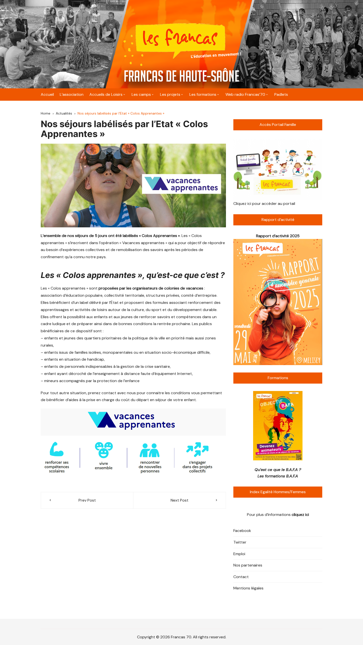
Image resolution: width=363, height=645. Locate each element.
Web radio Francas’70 (245, 94)
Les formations (202, 94)
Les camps (141, 94)
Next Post (179, 500)
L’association (71, 94)
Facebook (242, 530)
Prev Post (87, 500)
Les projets (170, 94)
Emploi (239, 553)
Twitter (239, 542)
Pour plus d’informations (278, 514)
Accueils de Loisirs (105, 94)
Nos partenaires (247, 565)
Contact (241, 576)
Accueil (47, 94)
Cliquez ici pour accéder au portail (264, 203)
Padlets (281, 94)
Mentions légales (248, 588)
